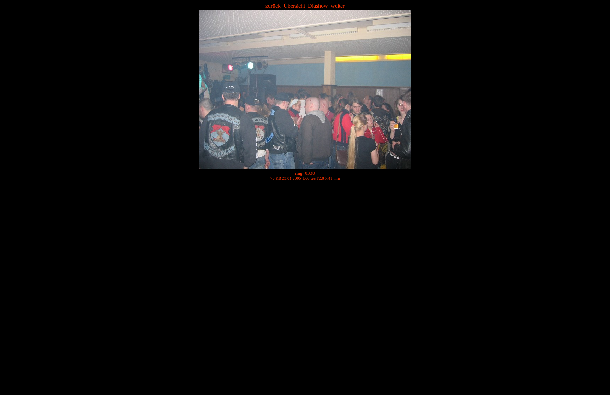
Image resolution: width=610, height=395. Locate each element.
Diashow (318, 6)
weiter (338, 6)
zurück (273, 6)
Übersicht (294, 6)
